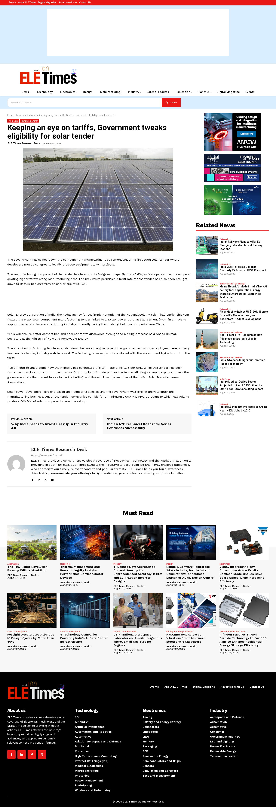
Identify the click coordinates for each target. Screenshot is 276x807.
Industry (117, 564)
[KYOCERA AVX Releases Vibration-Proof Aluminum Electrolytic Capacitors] (191, 610)
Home (10, 115)
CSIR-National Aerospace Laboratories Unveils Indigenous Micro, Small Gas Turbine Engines (137, 640)
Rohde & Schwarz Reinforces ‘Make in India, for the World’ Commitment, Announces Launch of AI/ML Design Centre (190, 572)
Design (169, 564)
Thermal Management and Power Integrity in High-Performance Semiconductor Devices (81, 572)
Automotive (225, 239)
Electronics (65, 564)
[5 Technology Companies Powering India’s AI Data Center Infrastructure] (84, 610)
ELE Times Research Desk (24, 143)
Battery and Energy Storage (232, 284)
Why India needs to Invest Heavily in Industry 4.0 (49, 426)
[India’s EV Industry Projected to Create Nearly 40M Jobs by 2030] (207, 409)
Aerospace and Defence (231, 332)
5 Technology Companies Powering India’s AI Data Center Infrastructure (84, 638)
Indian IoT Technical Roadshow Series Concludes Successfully (139, 426)
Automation (13, 564)
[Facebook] (32, 479)
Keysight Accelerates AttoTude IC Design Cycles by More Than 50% (30, 638)
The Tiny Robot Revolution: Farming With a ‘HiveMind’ (27, 568)
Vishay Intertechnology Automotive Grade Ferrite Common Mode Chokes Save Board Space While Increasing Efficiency (241, 574)
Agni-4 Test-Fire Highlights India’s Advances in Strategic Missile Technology (241, 338)
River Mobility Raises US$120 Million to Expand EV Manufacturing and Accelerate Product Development (244, 315)
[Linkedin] (39, 479)
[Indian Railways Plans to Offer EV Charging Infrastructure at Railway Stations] (207, 245)
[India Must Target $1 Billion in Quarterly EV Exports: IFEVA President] (207, 269)
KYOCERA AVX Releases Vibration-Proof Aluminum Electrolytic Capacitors (185, 638)
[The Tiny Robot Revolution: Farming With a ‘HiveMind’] (32, 542)
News (19, 115)
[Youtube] (52, 479)
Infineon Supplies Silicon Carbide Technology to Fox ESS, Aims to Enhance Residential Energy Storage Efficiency (243, 640)
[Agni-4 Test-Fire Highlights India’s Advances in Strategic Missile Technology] (207, 339)
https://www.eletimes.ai (46, 455)
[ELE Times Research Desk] (16, 464)
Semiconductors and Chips (232, 632)
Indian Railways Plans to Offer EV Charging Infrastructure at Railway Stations (241, 245)
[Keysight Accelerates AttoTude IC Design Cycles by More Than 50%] (32, 610)
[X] (45, 479)
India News (30, 115)
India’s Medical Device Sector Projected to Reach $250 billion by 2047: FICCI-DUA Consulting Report (241, 385)
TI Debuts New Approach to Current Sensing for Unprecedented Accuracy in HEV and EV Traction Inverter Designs (137, 574)
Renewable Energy (29, 121)
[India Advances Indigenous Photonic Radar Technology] (207, 362)
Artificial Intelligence (17, 632)
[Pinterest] (32, 754)
